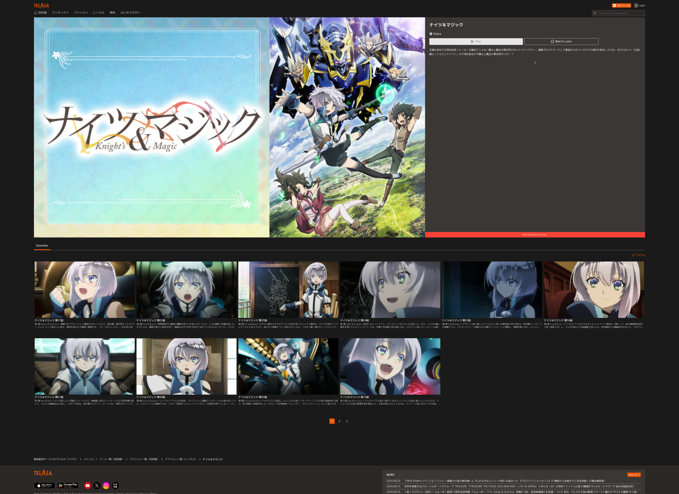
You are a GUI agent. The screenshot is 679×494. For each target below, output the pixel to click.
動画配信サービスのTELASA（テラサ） (56, 459)
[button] (621, 5)
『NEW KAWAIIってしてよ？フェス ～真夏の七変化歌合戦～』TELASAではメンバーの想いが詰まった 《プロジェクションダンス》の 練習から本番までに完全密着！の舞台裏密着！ (505, 481)
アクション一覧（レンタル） (181, 459)
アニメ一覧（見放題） (111, 459)
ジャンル (89, 459)
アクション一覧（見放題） (144, 459)
